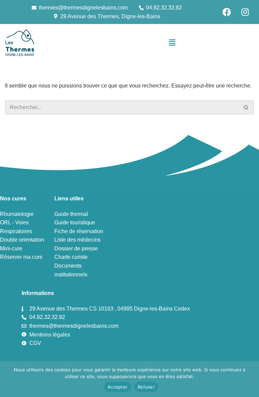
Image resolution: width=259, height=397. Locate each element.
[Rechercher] (246, 107)
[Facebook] (226, 11)
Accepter (117, 387)
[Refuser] (250, 379)
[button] (172, 42)
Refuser (146, 387)
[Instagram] (245, 11)
